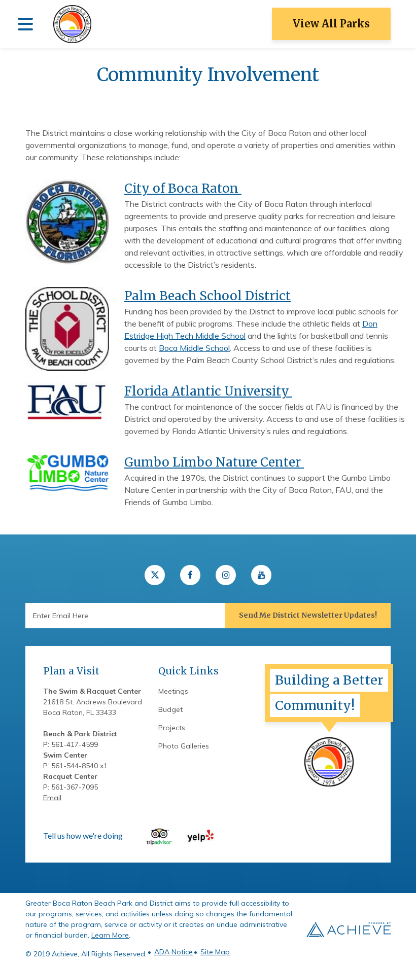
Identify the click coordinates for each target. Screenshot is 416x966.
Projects (171, 727)
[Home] (72, 24)
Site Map (215, 951)
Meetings (173, 691)
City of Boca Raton (182, 188)
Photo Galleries (183, 745)
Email (52, 797)
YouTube (261, 575)
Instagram (226, 575)
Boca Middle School (194, 348)
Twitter (155, 575)
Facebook (190, 575)
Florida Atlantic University (208, 391)
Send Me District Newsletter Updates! (308, 615)
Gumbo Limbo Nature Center (214, 462)
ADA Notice (173, 951)
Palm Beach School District (207, 296)
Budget (170, 709)
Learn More (110, 935)
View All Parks (331, 23)
